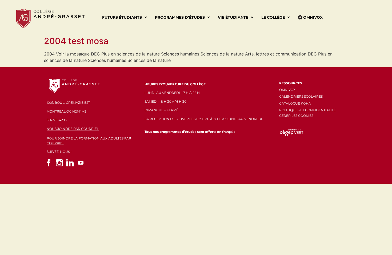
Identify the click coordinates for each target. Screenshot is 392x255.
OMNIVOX (287, 90)
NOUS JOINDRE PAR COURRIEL (73, 129)
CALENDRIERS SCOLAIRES (301, 96)
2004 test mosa (76, 41)
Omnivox (313, 17)
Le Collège (273, 17)
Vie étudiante (233, 17)
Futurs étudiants (122, 17)
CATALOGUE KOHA (295, 103)
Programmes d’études (180, 17)
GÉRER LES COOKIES (296, 116)
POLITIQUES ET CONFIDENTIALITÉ (307, 110)
